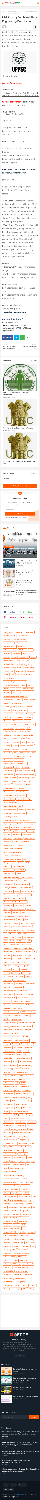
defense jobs (8, 767)
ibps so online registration (12, 930)
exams (16, 841)
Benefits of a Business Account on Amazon (24, 1370)
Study (23, 1225)
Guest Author (31, 909)
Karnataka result (18, 1005)
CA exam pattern (17, 703)
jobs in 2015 (26, 973)
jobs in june (7, 980)
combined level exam (26, 746)
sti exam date (23, 1221)
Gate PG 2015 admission (11, 877)
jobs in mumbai (30, 983)
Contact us (22, 1485)
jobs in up (7, 1001)
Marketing (15, 1044)
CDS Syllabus (20, 728)
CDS (33, 724)
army (29, 664)
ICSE (19, 934)
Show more (33, 361)
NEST (17, 1104)
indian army (7, 948)
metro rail (7, 1061)
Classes (22, 738)
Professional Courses (10, 1143)
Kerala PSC (7, 1008)
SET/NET (26, 1193)
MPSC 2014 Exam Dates (20, 1072)
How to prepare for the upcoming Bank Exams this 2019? (24, 1379)
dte (30, 781)
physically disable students (22, 1132)
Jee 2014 (19, 959)
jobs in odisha (18, 987)
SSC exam (7, 1214)
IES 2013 (6, 937)
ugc (5, 1250)
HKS (23, 912)
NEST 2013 (25, 1104)
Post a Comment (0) (20, 486)
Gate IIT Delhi (20, 870)
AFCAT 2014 (22, 650)
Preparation (23, 1140)
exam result (7, 838)
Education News (9, 799)
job (13, 962)
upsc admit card (28, 1264)
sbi (23, 1168)
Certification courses (10, 731)
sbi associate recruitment (11, 1179)
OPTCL (29, 1125)
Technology (7, 1239)
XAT (24, 1289)
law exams (26, 1015)
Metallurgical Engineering (22, 1058)
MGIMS (15, 1061)
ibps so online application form (22, 927)
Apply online (21, 664)
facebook (12, 612)
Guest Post (7, 912)
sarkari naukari (8, 328)
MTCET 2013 (26, 1090)
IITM (29, 941)
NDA (13, 1100)
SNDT (5, 1200)
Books (18, 689)
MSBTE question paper (11, 1086)
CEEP (28, 728)
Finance (26, 859)
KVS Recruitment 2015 (28, 1012)
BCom (29, 685)
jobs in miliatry (8, 983)
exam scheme (18, 838)
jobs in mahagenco (19, 980)
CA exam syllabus (9, 707)
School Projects (8, 1193)
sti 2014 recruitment (10, 1221)
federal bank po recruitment (12, 856)
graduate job (8, 905)
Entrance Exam (15, 827)
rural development (18, 1164)
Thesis (31, 1239)
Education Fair (8, 795)
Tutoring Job (25, 1246)
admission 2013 (8, 643)
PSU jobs (12, 1147)
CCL (21, 724)
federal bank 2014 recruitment (13, 848)
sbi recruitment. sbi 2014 (11, 1186)
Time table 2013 (18, 1242)
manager (6, 1044)
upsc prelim (17, 1274)
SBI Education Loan (10, 1182)
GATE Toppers (8, 891)
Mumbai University (22, 1093)
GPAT (13, 898)
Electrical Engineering (10, 802)
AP (27, 660)
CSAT (15, 753)
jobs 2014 (15, 969)
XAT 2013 (31, 1289)
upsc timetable (12, 11)
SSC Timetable (26, 1214)
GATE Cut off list (8, 870)
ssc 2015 (14, 1211)
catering (27, 721)
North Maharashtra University (19, 1111)
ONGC (6, 1118)
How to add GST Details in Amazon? (25, 1396)
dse (25, 781)
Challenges (7, 735)
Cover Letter (7, 753)
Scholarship (25, 1186)
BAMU (6, 675)
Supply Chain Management (12, 1228)
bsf (14, 692)
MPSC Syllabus (8, 1083)
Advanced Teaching (10, 650)
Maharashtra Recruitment (11, 1037)
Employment (31, 809)
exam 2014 (14, 325)
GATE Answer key (18, 866)
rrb (33, 1161)
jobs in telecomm (23, 998)
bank (12, 675)
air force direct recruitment (20, 657)
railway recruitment (10, 1154)
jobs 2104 (7, 973)
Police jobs (11, 1136)
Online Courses (8, 1122)
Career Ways (29, 714)
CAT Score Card (17, 721)
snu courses (7, 1203)
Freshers (20, 863)
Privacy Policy (8, 1489)
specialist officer (19, 1203)
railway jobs (18, 1150)
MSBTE (23, 1083)
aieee (30, 650)
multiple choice (8, 1093)
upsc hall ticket (8, 1271)
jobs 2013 (7, 969)
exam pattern (27, 834)
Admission (7, 639)
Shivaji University (24, 1196)
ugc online (12, 1250)
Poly (19, 1136)
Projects (32, 1143)
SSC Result (16, 1214)
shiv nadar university (10, 1196)
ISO (30, 955)
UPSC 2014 (27, 328)
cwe (29, 756)
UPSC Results (28, 1274)
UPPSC (18, 328)
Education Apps (9, 792)
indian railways (8, 951)
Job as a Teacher (22, 962)
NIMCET (18, 1108)
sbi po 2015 (29, 1182)
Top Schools (7, 1246)
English (6, 827)
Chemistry (17, 735)
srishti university (25, 1207)
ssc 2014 (6, 1211)
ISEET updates (17, 955)
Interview (19, 951)
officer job (28, 1115)
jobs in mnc (19, 983)
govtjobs (6, 898)
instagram (13, 617)
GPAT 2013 (21, 898)
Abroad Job (18, 632)
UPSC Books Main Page (21, 1267)
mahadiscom (8, 1030)
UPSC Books (7, 1267)
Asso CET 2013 (8, 671)
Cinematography (28, 735)
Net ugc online (8, 1108)
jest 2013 (6, 962)
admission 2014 (21, 643)
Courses (24, 749)
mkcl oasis (13, 1065)
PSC (5, 1147)
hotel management (9, 919)
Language (7, 1015)
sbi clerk (24, 1179)
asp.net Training (29, 667)
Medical (26, 1051)
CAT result (7, 721)
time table (7, 1242)
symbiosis (31, 1232)
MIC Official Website (26, 1061)
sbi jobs (20, 1182)
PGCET (31, 1129)
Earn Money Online (9, 788)
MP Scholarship (8, 1069)
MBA (33, 1044)
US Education (8, 1285)
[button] (38, 3)
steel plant (24, 1218)
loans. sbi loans (15, 1026)
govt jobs (23, 325)
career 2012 (22, 710)
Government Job (9, 895)
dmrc (33, 778)
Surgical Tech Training (10, 1232)
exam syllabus (29, 838)
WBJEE (25, 1285)
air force (6, 657)
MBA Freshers (29, 1047)
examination (7, 841)
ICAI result (12, 934)
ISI (25, 955)
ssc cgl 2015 (24, 1211)
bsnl (19, 692)
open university (8, 1125)
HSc (26, 919)
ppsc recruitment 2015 (10, 1140)
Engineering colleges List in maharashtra (16, 820)
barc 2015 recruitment (23, 675)
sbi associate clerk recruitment (13, 1175)
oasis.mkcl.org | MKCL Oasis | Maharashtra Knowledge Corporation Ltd (25, 582)
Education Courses (22, 792)
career (15, 710)
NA (31, 1093)
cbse (5, 724)
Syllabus (22, 1232)
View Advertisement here (14, 312)
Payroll (13, 1129)
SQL (5, 1207)
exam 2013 (31, 831)
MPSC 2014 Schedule (10, 1076)
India (5, 944)
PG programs (22, 1129)
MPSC (18, 1069)
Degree (17, 767)
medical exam (21, 1054)
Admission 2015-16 (9, 646)
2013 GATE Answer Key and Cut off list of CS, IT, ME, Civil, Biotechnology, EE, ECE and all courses (26, 564)
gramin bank (18, 905)
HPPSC (20, 919)
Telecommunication (20, 1239)
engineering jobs (30, 824)
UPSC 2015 (16, 1264)
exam (23, 831)
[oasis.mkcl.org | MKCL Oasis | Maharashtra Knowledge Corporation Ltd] (9, 583)
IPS (34, 951)
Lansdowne (16, 1015)
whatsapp (30, 612)
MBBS (19, 1051)
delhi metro (25, 767)
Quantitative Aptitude (23, 1147)
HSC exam (7, 923)
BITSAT (6, 689)
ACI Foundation (22, 636)
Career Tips (19, 714)
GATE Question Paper (10, 880)
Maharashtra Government (11, 1033)
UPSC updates (20, 1282)
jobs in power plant (10, 990)
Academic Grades (9, 636)
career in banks (8, 714)
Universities (7, 1253)
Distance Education (10, 778)
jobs (27, 966)
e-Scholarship (17, 785)
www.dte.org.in (15, 1289)
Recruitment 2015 (19, 1157)
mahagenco (28, 1030)
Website (32, 1285)
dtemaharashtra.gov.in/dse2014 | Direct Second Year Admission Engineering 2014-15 (26, 592)
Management (8, 1040)
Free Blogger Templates (19, 1494)
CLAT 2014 (16, 742)
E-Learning (7, 785)
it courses (7, 959)
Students (16, 1225)
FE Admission (20, 845)
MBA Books (7, 1047)
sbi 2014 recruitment (10, 1171)
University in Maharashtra (21, 1253)
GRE (5, 909)
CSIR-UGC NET (24, 753)
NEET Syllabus (8, 1104)
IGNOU (19, 937)
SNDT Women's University (18, 1200)
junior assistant (25, 1001)
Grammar (28, 905)
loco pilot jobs (27, 1026)
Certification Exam (24, 731)
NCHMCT (6, 1100)
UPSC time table (20, 1278)
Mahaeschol (18, 1030)
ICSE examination (28, 934)
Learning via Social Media (27, 1022)
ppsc (25, 1136)
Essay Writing (14, 831)
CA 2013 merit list (29, 699)
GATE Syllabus (8, 884)
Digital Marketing (9, 770)
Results (6, 1161)
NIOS (24, 1108)
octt (21, 1115)
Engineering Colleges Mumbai (13, 824)
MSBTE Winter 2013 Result (12, 1090)
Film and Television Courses (12, 859)
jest (34, 959)
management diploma (21, 1040)
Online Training (20, 1122)
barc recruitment (9, 678)
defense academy (9, 763)
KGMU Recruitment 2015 (11, 1012)
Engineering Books (19, 813)
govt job (19, 895)
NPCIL (15, 1115)
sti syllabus (7, 1225)
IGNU (5, 941)
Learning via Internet (10, 1022)
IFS (13, 937)
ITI (13, 959)
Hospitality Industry (23, 916)
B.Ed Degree (31, 671)
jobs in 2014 (16, 973)
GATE (27, 863)
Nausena (6, 1097)
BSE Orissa (7, 692)
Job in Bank (7, 966)
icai (5, 934)
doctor (14, 781)
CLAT (29, 738)
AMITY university (9, 660)
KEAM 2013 (29, 1005)
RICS (27, 1161)
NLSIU (6, 1111)
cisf (5, 738)
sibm (34, 1196)
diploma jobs (29, 770)
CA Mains (20, 707)
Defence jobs (19, 760)
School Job (24, 1189)
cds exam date (8, 728)
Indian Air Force (14, 944)
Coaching (7, 746)
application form (9, 664)
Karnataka (7, 1005)
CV (24, 756)
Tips (27, 1242)
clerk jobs (31, 742)
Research (30, 1157)
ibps (32, 923)
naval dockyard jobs (18, 1097)
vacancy (17, 1285)
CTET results (17, 756)
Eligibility (21, 809)
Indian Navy (17, 948)
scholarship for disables (11, 1189)
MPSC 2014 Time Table (26, 1076)
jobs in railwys (20, 994)
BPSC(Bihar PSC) (28, 689)
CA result (29, 707)
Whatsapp (22, 337)
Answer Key (20, 660)
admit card (21, 646)
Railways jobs (23, 1154)
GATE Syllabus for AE (22, 884)
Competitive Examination (11, 749)
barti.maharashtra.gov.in (11, 685)
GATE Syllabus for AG (10, 888)
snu (30, 1200)
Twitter (16, 337)
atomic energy (20, 671)
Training (16, 1246)
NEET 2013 (27, 1100)
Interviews (27, 951)
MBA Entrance (18, 1047)
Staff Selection (14, 1218)
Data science (8, 760)
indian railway (28, 948)
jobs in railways (8, 994)
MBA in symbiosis (9, 1051)
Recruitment (7, 1157)
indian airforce (26, 944)
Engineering (7, 813)
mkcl (5, 1065)
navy (29, 1097)
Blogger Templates (11, 1497)
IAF (22, 923)
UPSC (15, 1260)
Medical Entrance (9, 1054)
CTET (33, 753)
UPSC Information (21, 1271)
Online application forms (18, 1118)
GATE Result (23, 880)
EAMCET (27, 785)
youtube (30, 617)
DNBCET (6, 781)
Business (18, 699)
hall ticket (16, 912)
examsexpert (25, 841)
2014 (10, 632)
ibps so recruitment (28, 930)
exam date (16, 834)
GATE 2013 (7, 866)
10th (5, 632)
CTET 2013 (7, 756)
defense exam (22, 763)
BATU (23, 685)
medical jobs (8, 1058)
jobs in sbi (31, 994)
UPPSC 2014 (7, 1260)
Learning (6, 1019)
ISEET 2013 (7, 955)
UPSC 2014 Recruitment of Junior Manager (18, 428)
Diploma (20, 770)
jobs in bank (19, 976)
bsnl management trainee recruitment (15, 696)
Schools (18, 1193)
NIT (30, 1108)
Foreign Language (9, 863)
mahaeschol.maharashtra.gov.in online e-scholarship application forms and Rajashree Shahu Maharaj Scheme (20, 1434)
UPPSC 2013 (22, 1257)
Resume (13, 1161)
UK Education (22, 1250)
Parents (6, 1129)
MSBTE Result (24, 1086)
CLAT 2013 (7, 742)
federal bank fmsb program (12, 852)
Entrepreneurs (27, 827)
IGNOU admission (29, 937)
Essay (5, 831)
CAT (5, 717)
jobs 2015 (24, 969)
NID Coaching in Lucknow (22, 1387)
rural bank (7, 1164)
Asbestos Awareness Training (13, 667)
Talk (5, 1235)
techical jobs (24, 1235)
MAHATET (25, 1037)
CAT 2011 (12, 717)
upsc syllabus (8, 1278)
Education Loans (20, 795)
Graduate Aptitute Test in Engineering (15, 902)
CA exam (6, 703)
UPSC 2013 (23, 1260)
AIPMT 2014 (26, 653)
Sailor (5, 1168)
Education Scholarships (24, 799)
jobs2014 (15, 1001)
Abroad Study (29, 632)
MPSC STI (22, 1079)
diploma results (8, 774)
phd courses (7, 1132)
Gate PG (19, 873)
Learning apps (16, 1019)
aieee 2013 (7, 653)
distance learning (24, 778)
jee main (27, 959)
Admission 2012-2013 (19, 639)
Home (4, 11)
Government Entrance (28, 891)
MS (17, 1083)
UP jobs (6, 1257)
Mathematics (25, 1044)
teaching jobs (13, 1235)
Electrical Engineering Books (12, 806)
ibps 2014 (7, 927)
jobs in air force (8, 976)
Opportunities (20, 1125)
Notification (7, 1115)
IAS (27, 923)
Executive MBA (8, 845)
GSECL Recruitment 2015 (16, 909)
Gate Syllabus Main (25, 888)
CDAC (27, 724)
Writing (6, 1289)
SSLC (5, 1218)
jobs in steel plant (9, 998)
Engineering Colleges (10, 817)
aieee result (16, 653)
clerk (23, 742)
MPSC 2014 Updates (10, 1079)
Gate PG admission (27, 877)
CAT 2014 (28, 717)
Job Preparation (18, 966)
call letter (7, 710)
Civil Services (13, 738)
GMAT (17, 891)
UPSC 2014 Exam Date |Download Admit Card (19, 461)
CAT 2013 (20, 717)
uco (33, 1246)
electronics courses (10, 809)
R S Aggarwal (8, 1150)
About (14, 1485)
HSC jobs (15, 923)
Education (21, 788)
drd (20, 781)
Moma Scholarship (25, 1065)
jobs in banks (30, 976)
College (15, 746)
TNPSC (33, 1242)
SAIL (28, 1164)
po (5, 1136)
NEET (19, 1100)
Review (21, 1161)
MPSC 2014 (7, 1072)
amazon (33, 657)
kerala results (17, 1008)
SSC (34, 1207)
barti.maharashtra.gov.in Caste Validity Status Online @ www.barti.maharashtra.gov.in (26, 573)
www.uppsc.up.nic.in (14, 221)
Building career (8, 699)
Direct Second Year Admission (25, 774)
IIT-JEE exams (21, 941)
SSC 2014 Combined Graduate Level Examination (16, 393)
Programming (23, 1143)
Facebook (9, 337)
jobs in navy (7, 987)
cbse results (13, 724)
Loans (6, 1026)
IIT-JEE (12, 941)
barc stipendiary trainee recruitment (15, 682)
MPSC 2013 (25, 1069)
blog (12, 689)
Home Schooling (9, 916)
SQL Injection (13, 1207)
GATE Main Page (9, 873)
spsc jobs (30, 1203)
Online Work (31, 1122)
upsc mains (7, 1274)
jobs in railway (22, 990)
